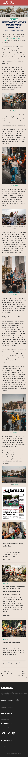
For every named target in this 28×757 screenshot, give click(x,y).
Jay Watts (15, 110)
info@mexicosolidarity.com (7, 727)
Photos (5, 541)
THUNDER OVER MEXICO (6, 673)
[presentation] (14, 530)
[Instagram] (13, 733)
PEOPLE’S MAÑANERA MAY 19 (21, 674)
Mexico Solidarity (11, 30)
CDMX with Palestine (11, 642)
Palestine (5, 663)
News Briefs (14, 19)
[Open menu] (25, 3)
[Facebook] (3, 733)
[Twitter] (8, 733)
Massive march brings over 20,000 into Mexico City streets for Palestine (14, 589)
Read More (7, 559)
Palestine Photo (14, 663)
